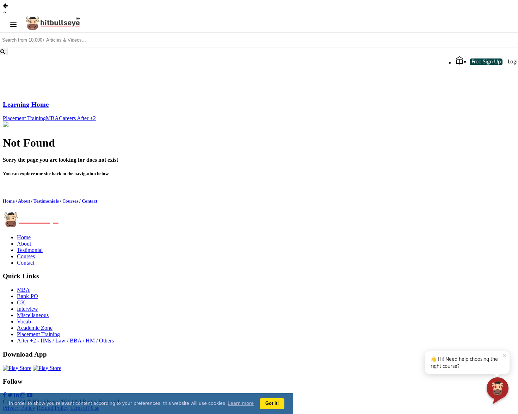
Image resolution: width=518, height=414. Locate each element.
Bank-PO (27, 296)
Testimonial (30, 250)
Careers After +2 (77, 118)
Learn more (241, 403)
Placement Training (24, 118)
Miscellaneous (33, 315)
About (24, 201)
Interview (27, 309)
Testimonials (46, 201)
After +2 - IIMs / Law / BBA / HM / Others (65, 341)
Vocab (24, 322)
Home (9, 201)
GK (21, 302)
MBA (52, 118)
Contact (89, 201)
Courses (70, 201)
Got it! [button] (272, 403)
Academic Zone (35, 328)
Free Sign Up (486, 61)
